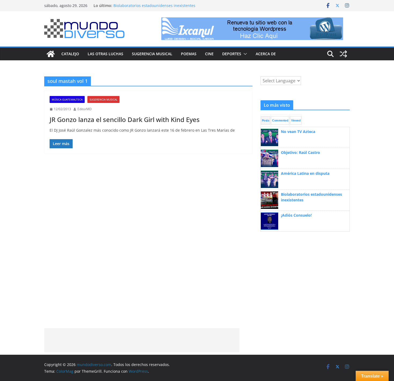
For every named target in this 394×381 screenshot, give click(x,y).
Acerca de (266, 53)
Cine (209, 53)
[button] (244, 54)
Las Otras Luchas (105, 53)
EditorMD (84, 109)
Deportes (231, 53)
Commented (280, 120)
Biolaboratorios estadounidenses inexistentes (154, 5)
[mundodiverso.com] (50, 53)
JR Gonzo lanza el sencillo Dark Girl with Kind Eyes (125, 119)
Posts (265, 120)
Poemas (188, 53)
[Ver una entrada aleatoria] (343, 53)
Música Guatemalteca (67, 99)
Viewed (295, 120)
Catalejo (70, 53)
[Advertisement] (141, 340)
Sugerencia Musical (152, 53)
